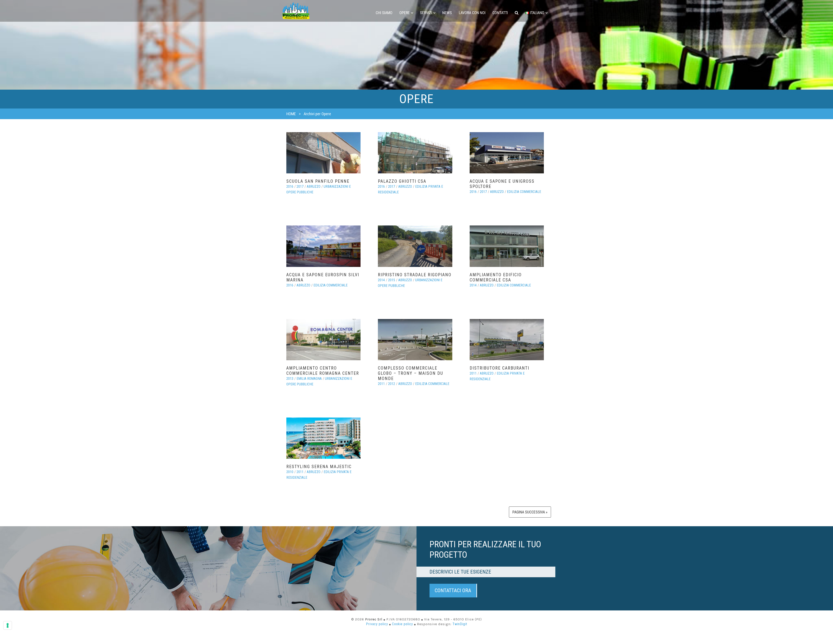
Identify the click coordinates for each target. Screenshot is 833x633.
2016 (289, 186)
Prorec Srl (296, 11)
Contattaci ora (453, 590)
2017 (300, 186)
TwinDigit (460, 624)
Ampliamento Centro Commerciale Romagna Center (322, 370)
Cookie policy (402, 624)
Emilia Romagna (309, 379)
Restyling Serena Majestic (319, 466)
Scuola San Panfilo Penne (317, 181)
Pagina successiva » (530, 512)
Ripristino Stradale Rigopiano (414, 274)
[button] (516, 13)
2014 (381, 280)
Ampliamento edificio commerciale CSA (496, 277)
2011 (381, 384)
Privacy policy (377, 624)
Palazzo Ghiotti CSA (402, 181)
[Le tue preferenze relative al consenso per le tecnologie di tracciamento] (7, 625)
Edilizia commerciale (524, 192)
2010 (289, 472)
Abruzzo (313, 186)
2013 (289, 379)
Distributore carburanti (499, 368)
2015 (391, 280)
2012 (391, 384)
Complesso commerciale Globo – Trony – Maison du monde (410, 373)
